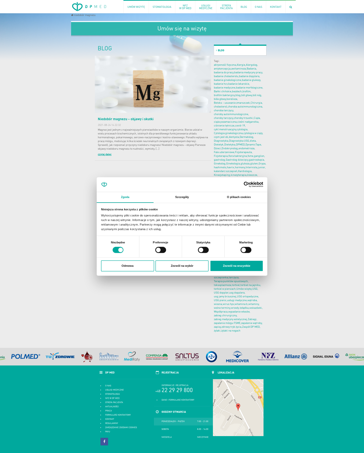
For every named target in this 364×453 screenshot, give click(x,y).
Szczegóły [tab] (182, 197)
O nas (108, 386)
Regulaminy (111, 423)
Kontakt (109, 419)
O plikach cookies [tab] (239, 197)
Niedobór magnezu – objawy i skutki (126, 119)
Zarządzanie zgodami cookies (121, 428)
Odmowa (127, 265)
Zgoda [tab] (125, 197)
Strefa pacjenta (114, 403)
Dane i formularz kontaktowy (178, 400)
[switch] (160, 250)
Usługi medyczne (114, 390)
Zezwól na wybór (182, 265)
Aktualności (112, 407)
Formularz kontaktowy (118, 415)
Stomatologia (112, 394)
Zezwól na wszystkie (236, 265)
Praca (108, 411)
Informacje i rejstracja (175, 385)
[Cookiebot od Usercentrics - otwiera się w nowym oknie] (246, 184)
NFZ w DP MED (112, 398)
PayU (107, 432)
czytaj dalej (104, 154)
